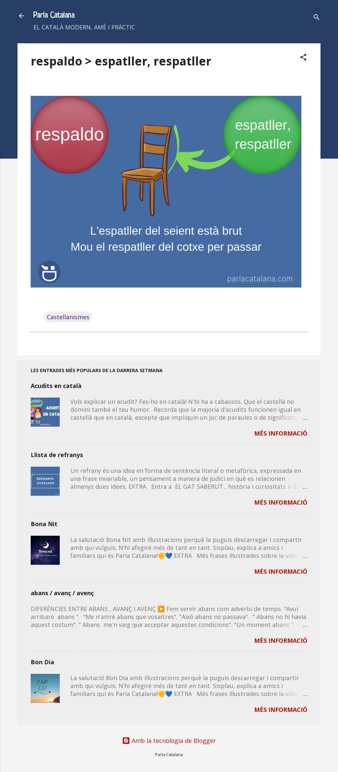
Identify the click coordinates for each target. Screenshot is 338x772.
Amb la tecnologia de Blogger (173, 741)
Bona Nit (44, 524)
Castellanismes (68, 317)
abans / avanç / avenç (62, 593)
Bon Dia (42, 662)
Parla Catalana (54, 16)
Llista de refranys (57, 455)
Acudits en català (56, 386)
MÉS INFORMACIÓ (280, 433)
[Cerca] (317, 18)
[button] (303, 58)
